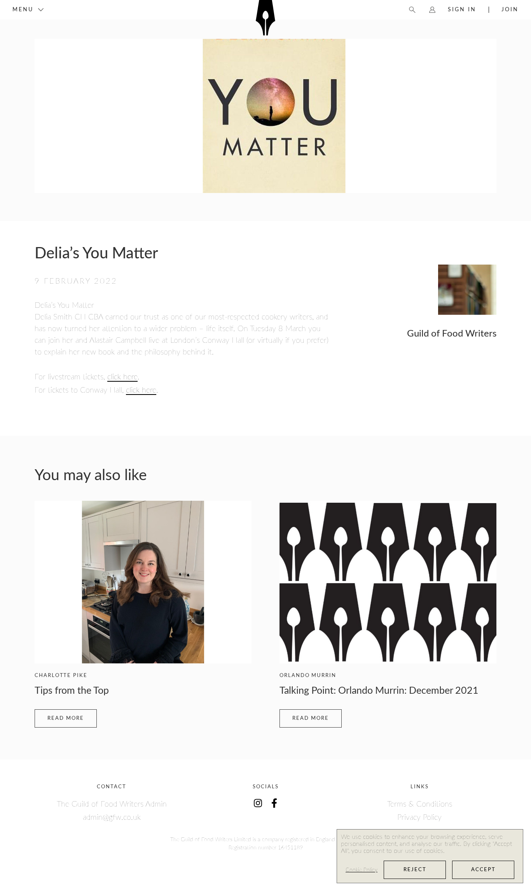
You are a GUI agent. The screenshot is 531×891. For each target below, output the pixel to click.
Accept (483, 869)
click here (122, 377)
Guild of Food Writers (451, 334)
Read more (65, 718)
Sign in (462, 9)
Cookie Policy (361, 870)
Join (510, 9)
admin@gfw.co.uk (112, 817)
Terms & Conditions (419, 804)
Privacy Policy (419, 817)
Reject (414, 869)
